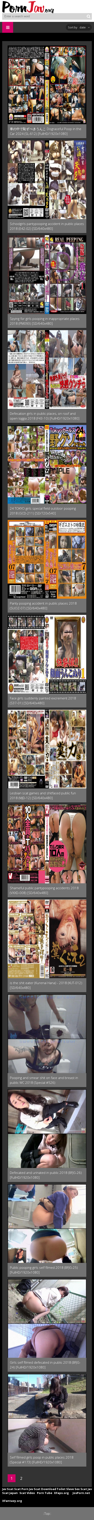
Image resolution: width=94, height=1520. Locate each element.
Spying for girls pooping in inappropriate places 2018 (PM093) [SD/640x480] (45, 321)
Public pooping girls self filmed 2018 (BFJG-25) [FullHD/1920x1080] (44, 1269)
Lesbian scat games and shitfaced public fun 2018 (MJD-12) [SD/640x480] (43, 795)
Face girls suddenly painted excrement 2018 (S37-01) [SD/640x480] (43, 700)
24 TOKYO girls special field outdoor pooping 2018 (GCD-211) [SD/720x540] (43, 510)
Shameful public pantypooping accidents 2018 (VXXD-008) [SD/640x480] (44, 890)
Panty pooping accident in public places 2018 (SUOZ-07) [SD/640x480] (43, 605)
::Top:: (47, 1513)
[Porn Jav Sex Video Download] (28, 6)
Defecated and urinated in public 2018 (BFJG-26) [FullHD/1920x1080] (46, 1175)
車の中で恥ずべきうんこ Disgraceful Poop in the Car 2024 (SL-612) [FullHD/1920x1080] (45, 131)
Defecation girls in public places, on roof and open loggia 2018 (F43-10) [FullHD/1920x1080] (44, 415)
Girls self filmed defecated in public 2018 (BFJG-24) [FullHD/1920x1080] (45, 1364)
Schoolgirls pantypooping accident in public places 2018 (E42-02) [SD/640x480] (47, 226)
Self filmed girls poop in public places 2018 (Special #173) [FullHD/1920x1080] (41, 1459)
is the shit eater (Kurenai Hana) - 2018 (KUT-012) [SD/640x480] (46, 985)
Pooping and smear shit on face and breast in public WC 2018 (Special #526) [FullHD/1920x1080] (44, 1080)
